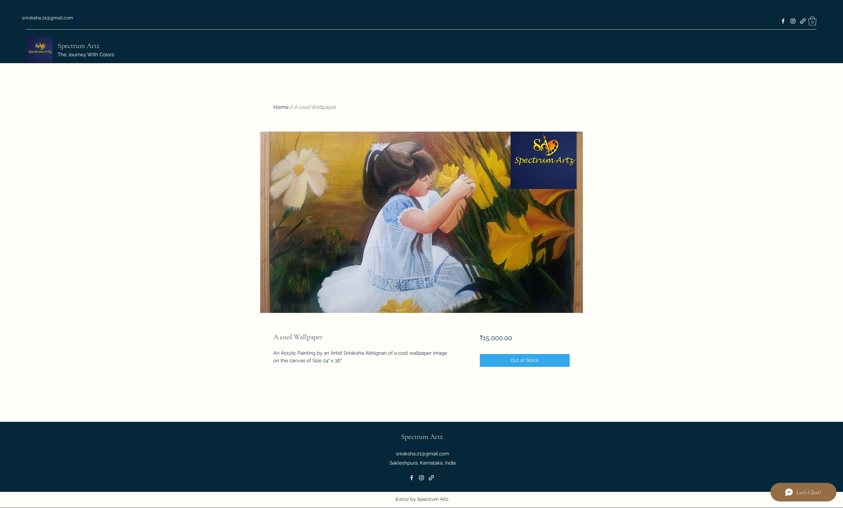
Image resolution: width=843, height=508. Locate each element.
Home (280, 107)
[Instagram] (793, 21)
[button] (812, 21)
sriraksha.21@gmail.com (47, 17)
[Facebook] (783, 21)
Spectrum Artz (78, 45)
